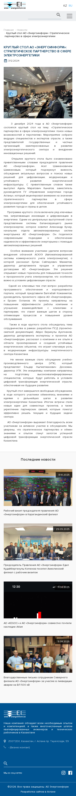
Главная (9, 30)
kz (65, 6)
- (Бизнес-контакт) (19, 747)
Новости (22, 30)
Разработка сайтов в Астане (38, 791)
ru (70, 6)
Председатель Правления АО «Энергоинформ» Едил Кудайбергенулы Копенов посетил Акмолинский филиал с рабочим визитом (36, 568)
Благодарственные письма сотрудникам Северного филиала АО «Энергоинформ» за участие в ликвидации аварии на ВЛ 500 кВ (38, 681)
